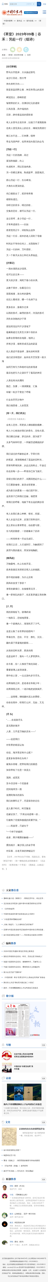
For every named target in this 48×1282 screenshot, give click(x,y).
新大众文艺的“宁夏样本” (13, 972)
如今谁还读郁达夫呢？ (12, 1150)
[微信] (12, 49)
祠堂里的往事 (20, 1223)
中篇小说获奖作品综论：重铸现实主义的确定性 (22, 967)
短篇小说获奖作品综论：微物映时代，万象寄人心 (22, 962)
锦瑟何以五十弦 (10, 1155)
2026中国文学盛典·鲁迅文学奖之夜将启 (19, 951)
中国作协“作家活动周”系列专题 (23, 1067)
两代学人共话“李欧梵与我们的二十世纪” (19, 983)
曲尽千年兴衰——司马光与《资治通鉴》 (19, 1171)
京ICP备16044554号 (21, 1258)
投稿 (6, 4)
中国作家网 (8, 21)
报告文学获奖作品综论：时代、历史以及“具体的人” (23, 956)
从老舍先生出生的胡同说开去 (32, 1129)
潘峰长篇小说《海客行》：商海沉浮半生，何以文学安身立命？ (25, 898)
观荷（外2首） (20, 1186)
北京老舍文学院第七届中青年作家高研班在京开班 (22, 903)
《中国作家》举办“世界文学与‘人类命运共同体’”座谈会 (24, 977)
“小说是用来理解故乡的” (13, 919)
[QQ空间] (19, 49)
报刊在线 (29, 21)
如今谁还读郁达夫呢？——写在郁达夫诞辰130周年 (23, 935)
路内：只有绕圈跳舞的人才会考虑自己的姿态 (21, 988)
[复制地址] (26, 49)
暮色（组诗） (20, 1242)
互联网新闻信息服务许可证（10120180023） (24, 1261)
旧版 (44, 4)
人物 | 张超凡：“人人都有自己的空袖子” (19, 924)
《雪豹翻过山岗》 (21, 1195)
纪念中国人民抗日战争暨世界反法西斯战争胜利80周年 (23, 1055)
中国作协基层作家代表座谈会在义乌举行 (19, 914)
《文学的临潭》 (10, 909)
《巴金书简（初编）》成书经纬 (16, 1166)
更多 (43, 1045)
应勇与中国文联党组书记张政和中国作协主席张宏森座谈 (25, 930)
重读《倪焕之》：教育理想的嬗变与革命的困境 (22, 1160)
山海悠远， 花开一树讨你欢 (25, 1214)
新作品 (19, 21)
